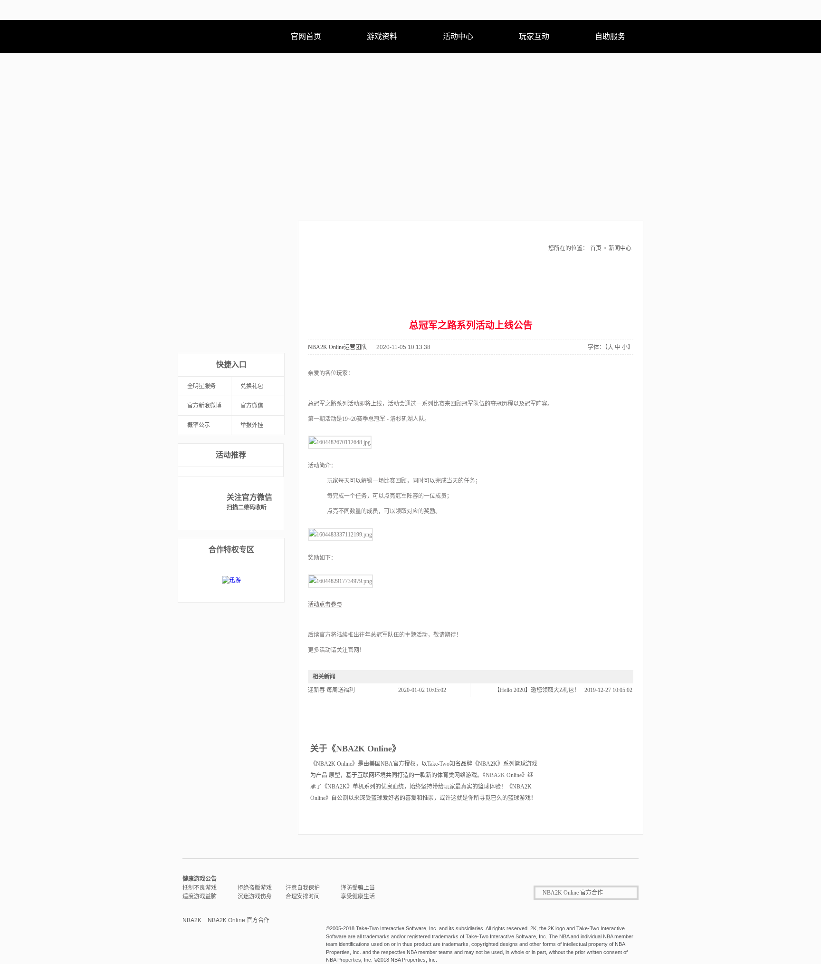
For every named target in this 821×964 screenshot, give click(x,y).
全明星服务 (201, 386)
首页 (595, 248)
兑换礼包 (251, 386)
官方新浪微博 (204, 405)
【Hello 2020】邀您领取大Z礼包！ (537, 690)
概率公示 (198, 425)
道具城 (204, 324)
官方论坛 (257, 324)
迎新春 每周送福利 (331, 690)
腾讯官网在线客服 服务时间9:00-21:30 (452, 893)
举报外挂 (251, 425)
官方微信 (251, 405)
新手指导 (257, 295)
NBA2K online (222, 36)
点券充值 (204, 295)
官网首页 (306, 36)
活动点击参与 (325, 604)
